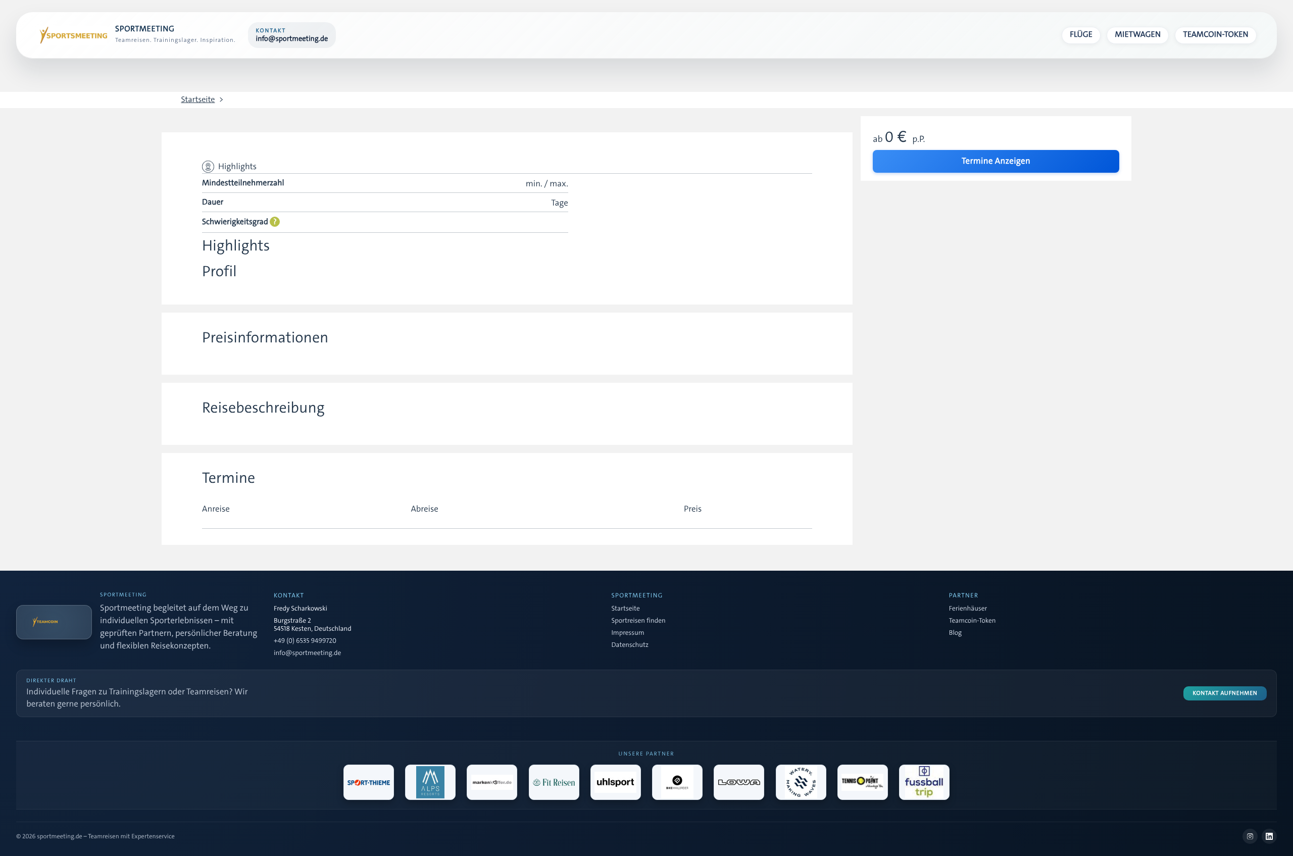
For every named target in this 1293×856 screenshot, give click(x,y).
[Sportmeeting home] (71, 35)
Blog (955, 633)
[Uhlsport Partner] (615, 782)
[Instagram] (1250, 836)
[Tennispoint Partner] (862, 782)
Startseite (198, 100)
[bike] (677, 782)
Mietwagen (1138, 34)
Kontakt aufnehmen (1225, 693)
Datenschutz (630, 645)
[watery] (801, 782)
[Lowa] (739, 782)
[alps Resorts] (430, 782)
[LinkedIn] (1269, 836)
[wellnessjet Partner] (554, 782)
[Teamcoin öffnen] (54, 622)
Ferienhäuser (968, 609)
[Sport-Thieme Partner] (368, 782)
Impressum (627, 633)
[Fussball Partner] (924, 782)
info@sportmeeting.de (307, 653)
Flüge (1081, 34)
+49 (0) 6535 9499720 (305, 641)
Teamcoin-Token (1216, 34)
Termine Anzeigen (996, 161)
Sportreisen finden (638, 621)
